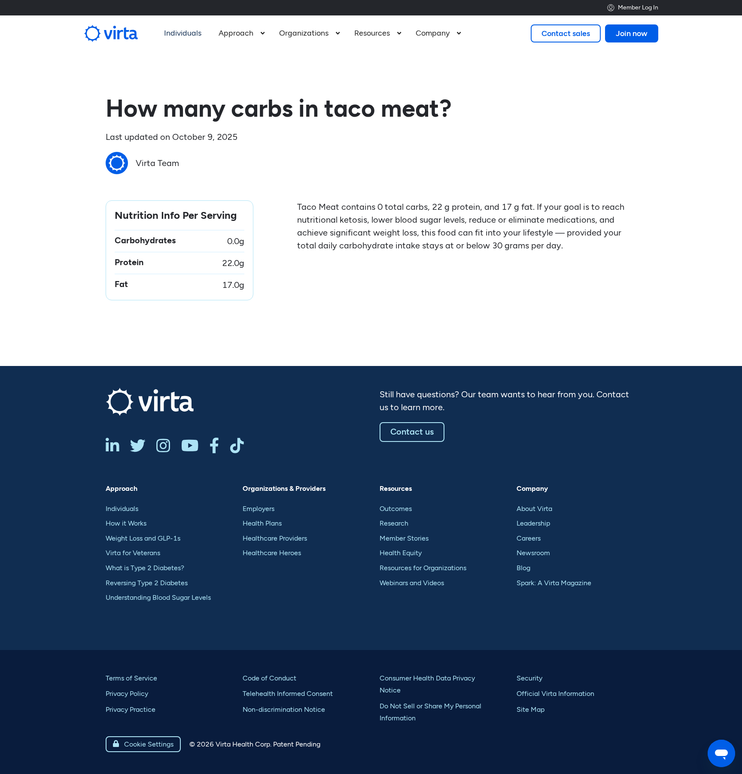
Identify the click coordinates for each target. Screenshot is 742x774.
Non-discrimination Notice (284, 709)
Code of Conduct (269, 678)
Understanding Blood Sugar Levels (158, 597)
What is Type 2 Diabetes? (145, 568)
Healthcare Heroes (272, 553)
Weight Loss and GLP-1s (143, 538)
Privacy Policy (127, 693)
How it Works (126, 523)
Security (529, 678)
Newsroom (533, 553)
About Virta (534, 509)
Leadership (533, 523)
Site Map (530, 709)
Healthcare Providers (275, 538)
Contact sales (565, 33)
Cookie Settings (143, 744)
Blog (523, 568)
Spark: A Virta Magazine (554, 583)
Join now (632, 33)
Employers (258, 509)
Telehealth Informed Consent (288, 693)
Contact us (412, 431)
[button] (240, 33)
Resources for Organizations (423, 568)
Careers (529, 538)
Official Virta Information (555, 693)
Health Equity (401, 553)
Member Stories (404, 538)
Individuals (122, 509)
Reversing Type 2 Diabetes (147, 583)
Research (394, 523)
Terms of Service (131, 678)
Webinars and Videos (412, 583)
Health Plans (262, 523)
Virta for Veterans (133, 553)
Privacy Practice (130, 709)
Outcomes (396, 509)
